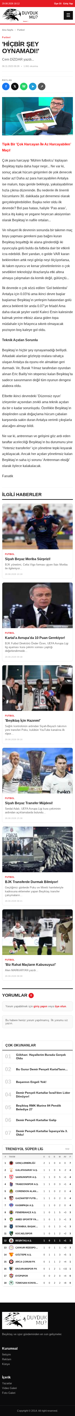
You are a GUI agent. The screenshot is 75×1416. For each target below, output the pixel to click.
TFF (67, 1149)
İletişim (6, 1354)
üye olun (60, 1006)
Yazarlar (7, 1383)
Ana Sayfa (7, 30)
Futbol (21, 30)
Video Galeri (9, 1388)
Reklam (6, 1359)
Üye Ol (57, 3)
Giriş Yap (68, 3)
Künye (6, 1364)
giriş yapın (40, 1006)
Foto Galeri (8, 1392)
